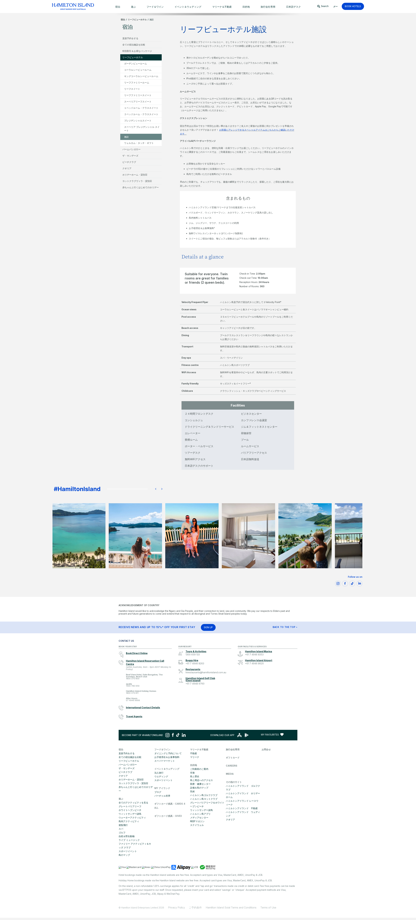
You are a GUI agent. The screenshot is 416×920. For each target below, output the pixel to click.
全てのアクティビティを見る (133, 802)
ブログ (157, 792)
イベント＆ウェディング (166, 768)
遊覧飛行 (123, 825)
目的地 (193, 765)
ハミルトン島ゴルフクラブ (203, 795)
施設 (126, 136)
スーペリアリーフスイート (137, 101)
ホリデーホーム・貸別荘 (134, 174)
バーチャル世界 (162, 795)
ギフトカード (233, 757)
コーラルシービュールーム (137, 69)
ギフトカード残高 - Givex (168, 816)
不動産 (193, 753)
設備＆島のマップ (199, 787)
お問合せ (266, 749)
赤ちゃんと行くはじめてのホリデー (140, 187)
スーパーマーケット (164, 760)
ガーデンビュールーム (135, 63)
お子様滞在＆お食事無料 (166, 757)
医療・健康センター (200, 783)
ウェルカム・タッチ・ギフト (139, 143)
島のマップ (124, 855)
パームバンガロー (131, 149)
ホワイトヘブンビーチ (130, 810)
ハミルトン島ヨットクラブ (203, 798)
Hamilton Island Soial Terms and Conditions (231, 907)
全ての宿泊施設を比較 (133, 44)
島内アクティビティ (129, 821)
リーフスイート (132, 88)
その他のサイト (234, 782)
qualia (132, 685)
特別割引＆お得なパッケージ (137, 51)
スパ (121, 828)
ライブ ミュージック (129, 840)
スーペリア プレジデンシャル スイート (142, 128)
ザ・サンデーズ (130, 155)
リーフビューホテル (137, 20)
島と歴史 (194, 776)
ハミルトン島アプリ (200, 813)
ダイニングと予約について (168, 753)
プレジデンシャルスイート (137, 120)
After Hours (133, 699)
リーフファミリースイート (137, 95)
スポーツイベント (128, 851)
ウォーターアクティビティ (132, 817)
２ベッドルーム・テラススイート (141, 114)
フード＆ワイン (162, 749)
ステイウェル (197, 825)
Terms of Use (268, 907)
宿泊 (123, 20)
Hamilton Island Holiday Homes (141, 692)
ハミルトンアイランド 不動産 (242, 808)
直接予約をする (130, 38)
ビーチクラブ (129, 162)
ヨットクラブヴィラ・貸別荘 (137, 181)
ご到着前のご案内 (199, 769)
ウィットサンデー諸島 (130, 813)
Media (230, 773)
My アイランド (162, 788)
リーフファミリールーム (136, 82)
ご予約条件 (195, 907)
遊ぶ (121, 798)
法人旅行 (158, 772)
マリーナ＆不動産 (199, 749)
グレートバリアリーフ (130, 806)
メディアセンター (199, 817)
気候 (192, 791)
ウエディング (161, 776)
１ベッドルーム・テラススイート (141, 107)
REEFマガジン (197, 821)
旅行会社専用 (233, 749)
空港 (192, 772)
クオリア (126, 168)
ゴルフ (122, 832)
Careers (231, 765)
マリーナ (194, 757)
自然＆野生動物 (127, 836)
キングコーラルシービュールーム (141, 76)
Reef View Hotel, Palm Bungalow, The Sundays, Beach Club (144, 677)
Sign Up (208, 627)
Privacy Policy (176, 907)
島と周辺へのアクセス (201, 780)
